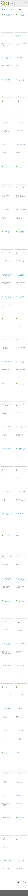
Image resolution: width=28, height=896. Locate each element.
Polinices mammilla (5, 108)
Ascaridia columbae (19, 218)
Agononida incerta (19, 846)
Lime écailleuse (4, 434)
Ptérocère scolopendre (20, 325)
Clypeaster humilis (5, 587)
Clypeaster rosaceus (5, 522)
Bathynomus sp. (4, 717)
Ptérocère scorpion (5, 325)
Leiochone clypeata (19, 130)
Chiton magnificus (19, 739)
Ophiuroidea (18, 587)
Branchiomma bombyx (6, 87)
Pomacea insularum (5, 369)
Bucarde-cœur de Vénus (20, 434)
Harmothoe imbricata (19, 87)
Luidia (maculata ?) (19, 478)
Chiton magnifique (19, 738)
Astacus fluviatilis (19, 630)
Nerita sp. (17, 108)
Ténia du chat (4, 130)
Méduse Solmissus (19, 868)
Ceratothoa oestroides (20, 694)
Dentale (17, 716)
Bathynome (4, 716)
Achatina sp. (4, 543)
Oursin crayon (18, 499)
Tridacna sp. (4, 218)
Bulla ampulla (18, 152)
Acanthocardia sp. (19, 412)
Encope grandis (18, 564)
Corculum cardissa (19, 435)
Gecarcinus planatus (5, 629)
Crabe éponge (18, 651)
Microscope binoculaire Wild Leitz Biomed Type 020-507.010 (7, 44)
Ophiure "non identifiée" (20, 586)
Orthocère (4, 781)
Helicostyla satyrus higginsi (20, 347)
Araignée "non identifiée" (6, 694)
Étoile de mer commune (6, 477)
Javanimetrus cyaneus (19, 305)
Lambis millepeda (19, 326)
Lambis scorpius (4, 326)
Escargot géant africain (6, 542)
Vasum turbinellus (19, 803)
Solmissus (17, 869)
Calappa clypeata (5, 847)
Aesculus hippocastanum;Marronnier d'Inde (6, 307)
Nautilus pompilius (19, 782)
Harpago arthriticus (5, 348)
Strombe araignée (5, 347)
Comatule (3, 499)
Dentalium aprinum (19, 717)
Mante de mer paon (5, 651)
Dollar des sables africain (6, 586)
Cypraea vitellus (4, 413)
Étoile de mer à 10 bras (20, 477)
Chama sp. (3, 805)
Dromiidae (17, 652)
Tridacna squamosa (5, 760)
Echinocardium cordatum (20, 522)
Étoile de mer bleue (19, 195)
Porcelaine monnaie (5, 195)
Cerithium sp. (18, 65)
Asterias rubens (4, 478)
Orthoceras (4, 782)
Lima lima (3, 435)
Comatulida (4, 500)
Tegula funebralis (5, 564)
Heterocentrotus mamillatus (20, 500)
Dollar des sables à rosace (6, 521)
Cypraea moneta (4, 196)
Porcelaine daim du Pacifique (7, 412)
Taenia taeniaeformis (5, 131)
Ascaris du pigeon (19, 217)
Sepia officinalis (18, 760)
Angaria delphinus (19, 542)
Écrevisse (17, 629)
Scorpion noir (18, 673)
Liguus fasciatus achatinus (20, 369)
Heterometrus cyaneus (20, 304)
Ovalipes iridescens (5, 868)
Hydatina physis (4, 152)
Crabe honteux (4, 846)
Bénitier (3, 217)
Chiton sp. (3, 738)
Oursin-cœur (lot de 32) (20, 521)
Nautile (17, 781)
